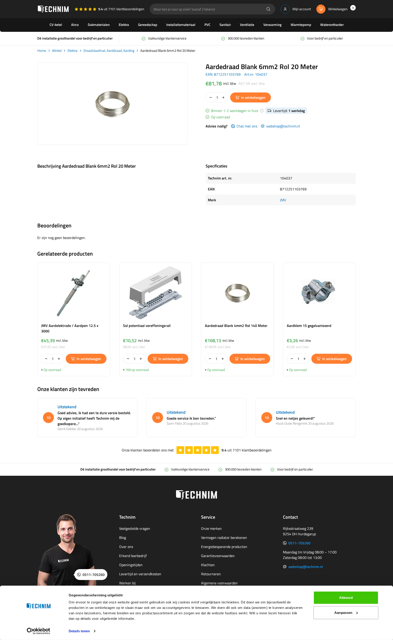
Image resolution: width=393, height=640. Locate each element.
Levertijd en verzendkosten (140, 574)
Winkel (57, 50)
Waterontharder (332, 24)
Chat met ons (247, 126)
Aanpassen (343, 612)
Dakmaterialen (99, 24)
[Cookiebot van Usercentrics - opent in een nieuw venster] (38, 631)
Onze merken (211, 528)
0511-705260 (299, 543)
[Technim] (53, 9)
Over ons (126, 546)
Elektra (124, 24)
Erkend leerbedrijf (133, 555)
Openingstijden (131, 565)
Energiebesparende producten (224, 546)
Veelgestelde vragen (134, 528)
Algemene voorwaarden (219, 583)
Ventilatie (247, 24)
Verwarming (272, 24)
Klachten (208, 565)
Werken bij (127, 583)
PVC (207, 24)
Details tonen (79, 631)
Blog (122, 537)
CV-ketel (56, 24)
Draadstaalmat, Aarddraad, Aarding (108, 50)
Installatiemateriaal (180, 24)
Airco (75, 24)
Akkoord (346, 598)
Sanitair (225, 24)
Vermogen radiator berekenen (224, 537)
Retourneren (211, 574)
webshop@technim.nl (283, 126)
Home (41, 50)
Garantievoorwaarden (218, 555)
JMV (283, 200)
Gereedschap (147, 24)
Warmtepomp (301, 24)
